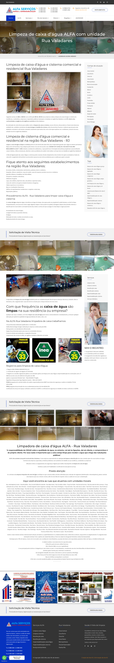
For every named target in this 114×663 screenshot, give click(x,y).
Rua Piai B (89, 486)
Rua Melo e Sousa (23, 514)
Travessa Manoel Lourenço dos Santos (46, 491)
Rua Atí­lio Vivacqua (70, 525)
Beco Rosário (22, 486)
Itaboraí (89, 108)
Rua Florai (38, 493)
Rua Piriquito (61, 512)
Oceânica (89, 95)
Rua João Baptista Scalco (13, 484)
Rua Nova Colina (41, 529)
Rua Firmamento (79, 504)
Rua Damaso (35, 504)
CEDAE (29, 450)
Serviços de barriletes (39, 647)
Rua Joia (74, 497)
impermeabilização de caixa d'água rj (94, 197)
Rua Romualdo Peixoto (83, 497)
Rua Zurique (58, 499)
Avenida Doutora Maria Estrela (65, 489)
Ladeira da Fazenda (83, 516)
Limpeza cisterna (91, 285)
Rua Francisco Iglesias (65, 510)
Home (11, 18)
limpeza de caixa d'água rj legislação (94, 170)
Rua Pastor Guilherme (80, 521)
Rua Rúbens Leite (42, 506)
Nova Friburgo (91, 122)
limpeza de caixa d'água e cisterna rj (94, 204)
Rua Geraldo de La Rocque (30, 510)
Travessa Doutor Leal (83, 501)
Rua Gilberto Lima (25, 508)
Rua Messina (63, 519)
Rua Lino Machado (82, 514)
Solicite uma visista (96, 234)
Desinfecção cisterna (93, 291)
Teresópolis (90, 119)
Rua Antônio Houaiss (101, 506)
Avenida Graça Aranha (37, 508)
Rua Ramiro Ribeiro (26, 504)
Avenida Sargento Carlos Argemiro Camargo (39, 486)
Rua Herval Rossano (31, 495)
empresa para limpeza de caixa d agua (96, 192)
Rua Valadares (94, 510)
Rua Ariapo (17, 504)
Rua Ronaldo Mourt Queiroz (80, 491)
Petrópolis (90, 106)
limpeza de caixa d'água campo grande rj (95, 180)
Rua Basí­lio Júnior (53, 512)
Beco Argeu (96, 504)
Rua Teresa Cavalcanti (101, 495)
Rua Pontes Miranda (49, 499)
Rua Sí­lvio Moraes (72, 519)
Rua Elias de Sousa (99, 491)
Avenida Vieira (88, 504)
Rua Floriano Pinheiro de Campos (95, 521)
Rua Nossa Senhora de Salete (58, 504)
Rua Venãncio (47, 501)
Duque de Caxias (91, 114)
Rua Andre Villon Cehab (72, 512)
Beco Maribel (43, 512)
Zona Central (90, 71)
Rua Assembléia (89, 525)
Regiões (67, 18)
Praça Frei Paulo (71, 484)
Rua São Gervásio (29, 489)
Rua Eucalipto (79, 527)
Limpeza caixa (91, 283)
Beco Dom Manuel (44, 504)
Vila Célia (91, 491)
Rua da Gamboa (69, 531)
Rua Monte (10, 501)
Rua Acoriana (73, 514)
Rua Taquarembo (92, 514)
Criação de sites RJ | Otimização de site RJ (94, 657)
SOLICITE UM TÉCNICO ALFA (47, 56)
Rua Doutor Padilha (75, 495)
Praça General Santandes (100, 493)
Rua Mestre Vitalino (20, 495)
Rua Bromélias (24, 484)
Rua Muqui (92, 501)
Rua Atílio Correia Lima (100, 525)
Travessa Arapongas (83, 510)
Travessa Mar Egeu (78, 508)
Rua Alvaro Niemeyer (101, 501)
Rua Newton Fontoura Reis (22, 525)
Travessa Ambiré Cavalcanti (44, 519)
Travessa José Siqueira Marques (63, 508)
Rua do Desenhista (31, 519)
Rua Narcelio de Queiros (63, 495)
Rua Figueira (44, 516)
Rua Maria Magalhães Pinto (49, 514)
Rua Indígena (68, 491)
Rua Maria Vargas (19, 489)
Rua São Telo (21, 519)
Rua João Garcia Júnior (79, 486)
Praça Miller (74, 510)
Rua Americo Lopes (59, 531)
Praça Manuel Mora (90, 506)
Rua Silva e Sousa (51, 489)
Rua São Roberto (25, 516)
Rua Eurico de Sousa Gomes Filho (51, 523)
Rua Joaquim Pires (17, 510)
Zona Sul (89, 76)
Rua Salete (101, 510)
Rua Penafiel (53, 521)
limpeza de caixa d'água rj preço (95, 166)
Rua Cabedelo (61, 491)
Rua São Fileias (10, 495)
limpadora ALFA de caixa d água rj (96, 208)
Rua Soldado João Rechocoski (85, 493)
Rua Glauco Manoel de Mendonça (57, 516)
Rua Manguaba (59, 506)
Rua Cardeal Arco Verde (36, 501)
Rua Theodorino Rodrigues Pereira (55, 525)
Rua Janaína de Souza (55, 527)
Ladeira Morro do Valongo (78, 506)
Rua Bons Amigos (22, 529)
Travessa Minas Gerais (67, 523)
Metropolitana (91, 82)
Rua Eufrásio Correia (83, 519)
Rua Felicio (33, 525)
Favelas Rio (90, 87)
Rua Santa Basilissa (84, 512)
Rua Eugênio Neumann (14, 508)
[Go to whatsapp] (4, 658)
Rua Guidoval (84, 495)
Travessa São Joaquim (57, 493)
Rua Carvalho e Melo (60, 484)
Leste (88, 98)
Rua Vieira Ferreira (19, 501)
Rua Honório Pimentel (73, 529)
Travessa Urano (45, 497)
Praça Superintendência (29, 493)
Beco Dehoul (101, 514)
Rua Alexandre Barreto (43, 521)
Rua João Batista (66, 497)
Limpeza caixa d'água (39, 631)
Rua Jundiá (67, 506)
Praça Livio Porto (94, 519)
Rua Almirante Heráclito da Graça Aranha (56, 529)
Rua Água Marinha (95, 529)
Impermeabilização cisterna (94, 200)
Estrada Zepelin (13, 519)
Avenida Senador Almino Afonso (16, 527)
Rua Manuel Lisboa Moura (13, 499)
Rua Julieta (92, 495)
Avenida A (11, 504)
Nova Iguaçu (90, 116)
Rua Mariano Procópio (18, 506)
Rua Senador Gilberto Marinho (21, 512)
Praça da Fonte (69, 486)
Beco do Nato (16, 491)
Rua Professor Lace (49, 508)
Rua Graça (103, 497)
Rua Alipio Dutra (50, 484)
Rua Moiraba (65, 499)
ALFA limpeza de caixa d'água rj (95, 183)
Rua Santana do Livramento (33, 497)
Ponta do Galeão (98, 508)
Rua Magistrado (42, 495)
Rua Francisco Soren (55, 497)
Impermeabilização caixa (93, 293)
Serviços (29, 18)
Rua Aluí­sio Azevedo (102, 512)
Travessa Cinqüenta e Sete (28, 491)
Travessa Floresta (56, 501)
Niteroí (55, 18)
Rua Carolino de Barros (43, 527)
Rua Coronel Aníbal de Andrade (37, 484)
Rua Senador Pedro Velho (27, 499)
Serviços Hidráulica (92, 299)
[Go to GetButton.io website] (4, 661)
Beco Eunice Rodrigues (57, 486)
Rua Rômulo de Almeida (30, 506)
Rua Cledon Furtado (102, 499)
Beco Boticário (80, 525)
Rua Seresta (95, 486)
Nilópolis (89, 111)
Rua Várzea (93, 512)
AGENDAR (79, 18)
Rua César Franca (35, 516)
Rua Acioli (103, 529)
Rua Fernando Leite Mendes (26, 523)
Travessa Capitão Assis (18, 497)
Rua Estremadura (88, 508)
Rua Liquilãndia (39, 499)
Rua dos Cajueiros (85, 529)
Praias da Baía (91, 103)
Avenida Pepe (70, 521)
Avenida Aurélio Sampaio (68, 527)
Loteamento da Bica (95, 497)
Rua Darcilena (55, 519)
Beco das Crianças (90, 523)
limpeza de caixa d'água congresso (93, 175)
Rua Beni (9, 497)
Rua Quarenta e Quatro (90, 527)
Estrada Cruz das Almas (69, 493)
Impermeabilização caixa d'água (43, 642)
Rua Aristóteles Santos (63, 514)
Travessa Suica (32, 521)
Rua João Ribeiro (93, 516)
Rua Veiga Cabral (103, 516)
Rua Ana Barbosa (51, 495)
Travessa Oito (73, 501)
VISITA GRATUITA (100, 10)
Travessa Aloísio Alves (47, 531)
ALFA (19, 18)
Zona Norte (90, 73)
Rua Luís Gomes (41, 525)
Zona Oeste (90, 79)
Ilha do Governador (92, 84)
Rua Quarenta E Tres (40, 489)
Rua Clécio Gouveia (12, 514)
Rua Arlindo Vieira (35, 512)
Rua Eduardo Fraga (72, 516)
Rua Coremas (51, 506)
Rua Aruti (26, 501)
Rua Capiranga (70, 504)
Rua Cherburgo (32, 529)
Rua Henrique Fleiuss (79, 523)
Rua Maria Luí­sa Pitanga (76, 499)
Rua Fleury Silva (54, 510)
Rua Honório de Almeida (34, 514)
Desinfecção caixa (92, 288)
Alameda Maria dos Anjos (89, 499)
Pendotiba (90, 100)
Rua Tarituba (38, 523)
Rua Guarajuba (46, 493)
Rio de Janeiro (42, 18)
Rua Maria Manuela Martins (20, 521)
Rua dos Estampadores (80, 489)
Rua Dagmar (65, 501)
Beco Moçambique (31, 527)
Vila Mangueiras (61, 521)
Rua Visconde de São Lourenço (96, 484)
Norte (88, 92)
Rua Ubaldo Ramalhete (93, 489)
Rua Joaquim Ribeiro (43, 510)
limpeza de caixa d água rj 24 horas (94, 187)
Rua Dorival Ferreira (81, 484)
